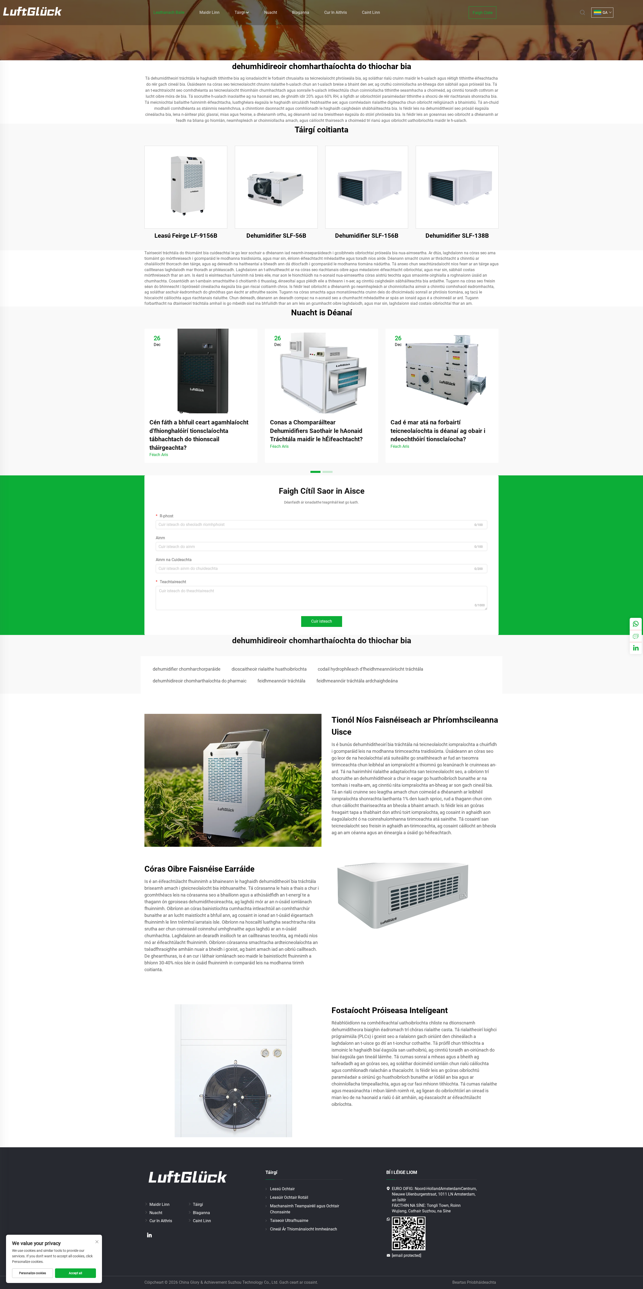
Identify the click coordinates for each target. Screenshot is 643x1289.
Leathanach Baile (168, 12)
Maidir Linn (209, 12)
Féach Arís (158, 454)
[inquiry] (636, 636)
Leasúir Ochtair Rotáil (289, 1197)
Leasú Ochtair (282, 1188)
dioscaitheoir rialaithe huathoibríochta (269, 669)
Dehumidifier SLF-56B (276, 235)
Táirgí (240, 12)
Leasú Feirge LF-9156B (185, 235)
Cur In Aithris (335, 12)
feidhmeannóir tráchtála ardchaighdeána (357, 680)
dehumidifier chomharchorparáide (187, 669)
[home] (32, 12)
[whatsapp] (636, 624)
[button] (315, 472)
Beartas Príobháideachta (474, 1282)
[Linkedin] (636, 648)
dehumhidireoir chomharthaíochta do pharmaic (199, 680)
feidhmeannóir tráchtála (281, 680)
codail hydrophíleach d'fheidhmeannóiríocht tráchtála (370, 669)
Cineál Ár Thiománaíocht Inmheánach (303, 1229)
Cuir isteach (321, 621)
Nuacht (270, 12)
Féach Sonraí (186, 187)
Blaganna (300, 12)
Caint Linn (371, 12)
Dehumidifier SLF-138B (457, 235)
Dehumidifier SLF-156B (366, 235)
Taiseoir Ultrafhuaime (289, 1220)
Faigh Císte (483, 12)
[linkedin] (149, 1235)
